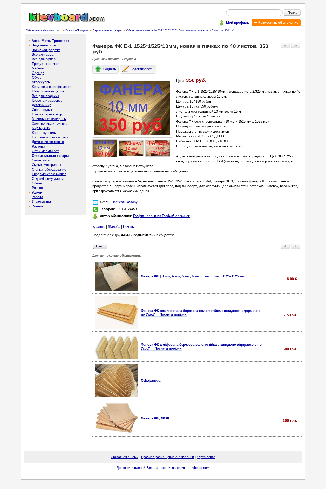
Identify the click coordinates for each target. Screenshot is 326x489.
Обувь (37, 77)
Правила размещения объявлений (167, 457)
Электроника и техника (49, 123)
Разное (37, 188)
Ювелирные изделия (48, 91)
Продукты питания (46, 64)
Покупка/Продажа (76, 30)
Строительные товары (107, 30)
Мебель (38, 68)
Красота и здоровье (47, 100)
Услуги (37, 192)
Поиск (292, 12)
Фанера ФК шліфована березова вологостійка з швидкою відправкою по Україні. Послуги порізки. (201, 346)
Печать (128, 227)
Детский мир (41, 105)
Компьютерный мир (47, 114)
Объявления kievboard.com (43, 30)
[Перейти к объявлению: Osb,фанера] (116, 396)
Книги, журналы (44, 133)
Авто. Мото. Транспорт (50, 41)
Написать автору (125, 202)
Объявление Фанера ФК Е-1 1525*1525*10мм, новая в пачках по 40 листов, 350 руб (180, 30)
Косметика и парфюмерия (52, 87)
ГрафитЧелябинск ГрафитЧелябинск (161, 216)
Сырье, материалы (46, 165)
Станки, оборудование (49, 169)
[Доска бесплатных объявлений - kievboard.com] (64, 21)
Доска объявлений (131, 468)
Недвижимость (44, 45)
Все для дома (42, 54)
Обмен (37, 183)
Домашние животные (48, 142)
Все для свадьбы (45, 96)
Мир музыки (41, 128)
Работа (37, 197)
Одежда (38, 73)
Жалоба (114, 227)
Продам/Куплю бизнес (49, 174)
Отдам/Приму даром (48, 179)
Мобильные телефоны (49, 119)
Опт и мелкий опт (45, 151)
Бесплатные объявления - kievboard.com (178, 468)
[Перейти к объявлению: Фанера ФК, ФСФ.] (116, 432)
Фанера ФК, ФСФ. (155, 418)
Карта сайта (206, 457)
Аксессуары (41, 82)
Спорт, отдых (42, 110)
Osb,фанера (150, 381)
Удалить (98, 227)
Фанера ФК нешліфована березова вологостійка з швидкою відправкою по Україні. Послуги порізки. (200, 312)
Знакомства (41, 202)
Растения (39, 146)
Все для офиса (44, 59)
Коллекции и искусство (50, 137)
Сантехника (41, 160)
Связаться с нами (124, 457)
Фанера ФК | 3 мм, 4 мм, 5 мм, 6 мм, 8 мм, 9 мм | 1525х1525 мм (193, 276)
